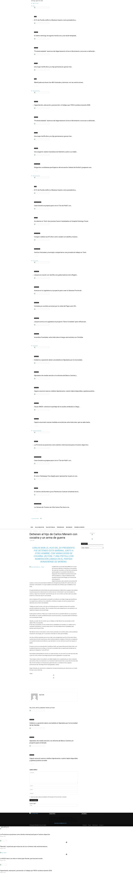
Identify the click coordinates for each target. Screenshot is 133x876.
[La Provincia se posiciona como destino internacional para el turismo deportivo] (65, 437)
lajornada (41, 694)
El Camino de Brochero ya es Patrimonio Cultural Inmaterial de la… (56, 492)
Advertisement (95, 825)
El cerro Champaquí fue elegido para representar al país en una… (56, 476)
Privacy (89, 825)
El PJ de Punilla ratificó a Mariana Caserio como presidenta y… (55, 20)
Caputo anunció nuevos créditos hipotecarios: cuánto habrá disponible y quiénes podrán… (64, 391)
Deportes (36, 441)
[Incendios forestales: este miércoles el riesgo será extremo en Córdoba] (65, 329)
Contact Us (101, 825)
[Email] (48, 686)
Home (31, 531)
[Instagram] (32, 517)
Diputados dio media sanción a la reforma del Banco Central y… (55, 375)
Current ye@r (33, 803)
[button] (31, 515)
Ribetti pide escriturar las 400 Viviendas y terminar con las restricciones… (59, 82)
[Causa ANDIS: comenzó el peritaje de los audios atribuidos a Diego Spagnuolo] (65, 398)
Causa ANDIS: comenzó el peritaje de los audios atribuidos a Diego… (57, 407)
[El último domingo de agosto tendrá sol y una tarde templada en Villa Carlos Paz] (65, 27)
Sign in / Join (35, 3)
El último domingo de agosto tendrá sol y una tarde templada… (55, 36)
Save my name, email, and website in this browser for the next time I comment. (49, 796)
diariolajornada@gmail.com (60, 823)
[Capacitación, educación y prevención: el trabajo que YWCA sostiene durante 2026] (65, 97)
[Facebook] (31, 517)
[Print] (52, 686)
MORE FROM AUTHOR (48, 708)
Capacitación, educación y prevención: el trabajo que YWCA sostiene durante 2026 (62, 105)
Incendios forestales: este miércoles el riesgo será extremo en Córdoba (58, 337)
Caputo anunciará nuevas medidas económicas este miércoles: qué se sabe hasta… (62, 422)
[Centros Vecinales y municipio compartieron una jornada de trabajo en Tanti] (65, 244)
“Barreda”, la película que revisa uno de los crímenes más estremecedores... (24, 846)
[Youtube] (34, 517)
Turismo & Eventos (37, 202)
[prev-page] (35, 86)
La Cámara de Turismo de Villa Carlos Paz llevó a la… (52, 507)
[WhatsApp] (45, 686)
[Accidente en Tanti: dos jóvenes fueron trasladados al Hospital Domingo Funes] (65, 213)
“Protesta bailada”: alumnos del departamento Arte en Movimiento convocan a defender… (65, 51)
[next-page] (37, 86)
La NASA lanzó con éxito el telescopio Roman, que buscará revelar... (21, 858)
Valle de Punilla (36, 175)
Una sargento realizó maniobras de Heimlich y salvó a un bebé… (55, 152)
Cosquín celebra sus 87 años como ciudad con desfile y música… (56, 237)
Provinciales (35, 260)
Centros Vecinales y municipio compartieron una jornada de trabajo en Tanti (60, 252)
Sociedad (36, 32)
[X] (33, 517)
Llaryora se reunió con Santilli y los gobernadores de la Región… (56, 275)
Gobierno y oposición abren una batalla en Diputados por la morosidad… (58, 360)
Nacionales (35, 345)
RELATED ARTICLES (35, 708)
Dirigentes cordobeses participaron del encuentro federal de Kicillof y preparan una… (63, 167)
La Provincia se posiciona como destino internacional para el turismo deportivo (61, 445)
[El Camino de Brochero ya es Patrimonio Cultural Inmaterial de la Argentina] (65, 483)
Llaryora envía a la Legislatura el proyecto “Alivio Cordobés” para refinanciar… (60, 322)
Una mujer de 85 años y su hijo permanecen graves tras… (53, 67)
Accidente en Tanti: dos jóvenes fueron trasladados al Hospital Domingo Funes (61, 221)
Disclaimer (85, 825)
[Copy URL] (58, 686)
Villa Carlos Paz (36, 91)
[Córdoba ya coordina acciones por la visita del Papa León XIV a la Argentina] (65, 298)
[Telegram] (55, 686)
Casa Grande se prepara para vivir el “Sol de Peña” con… (53, 205)
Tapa (34, 6)
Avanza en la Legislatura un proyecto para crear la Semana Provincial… (58, 290)
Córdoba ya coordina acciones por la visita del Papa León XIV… (55, 306)
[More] (61, 686)
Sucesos (35, 63)
